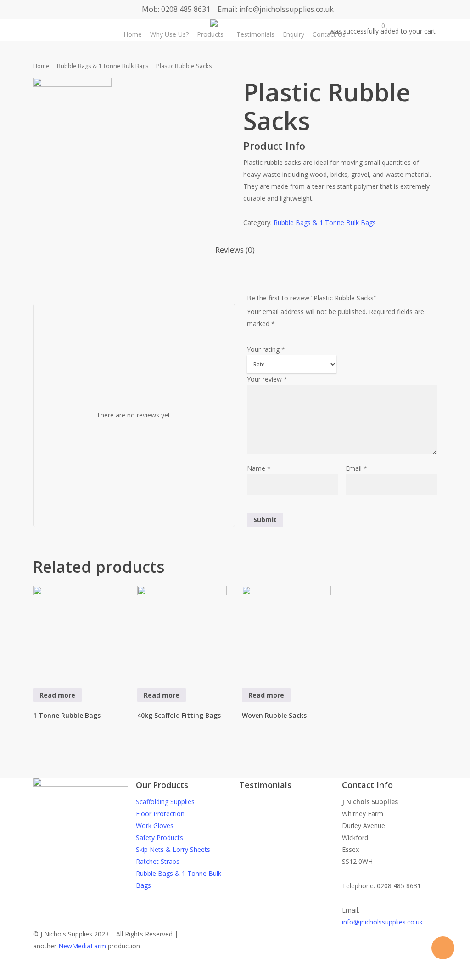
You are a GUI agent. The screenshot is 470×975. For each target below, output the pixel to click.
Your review (267, 379)
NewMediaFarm (82, 945)
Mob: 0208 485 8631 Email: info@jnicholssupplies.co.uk (238, 9)
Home (41, 66)
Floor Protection (160, 813)
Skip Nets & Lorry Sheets (173, 849)
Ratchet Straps (157, 861)
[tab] (235, 250)
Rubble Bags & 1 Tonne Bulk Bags (103, 66)
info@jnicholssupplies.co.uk (382, 922)
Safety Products (159, 837)
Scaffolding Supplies (165, 801)
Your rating (266, 349)
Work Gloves (154, 825)
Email (356, 468)
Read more (57, 695)
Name (259, 468)
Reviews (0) (235, 249)
